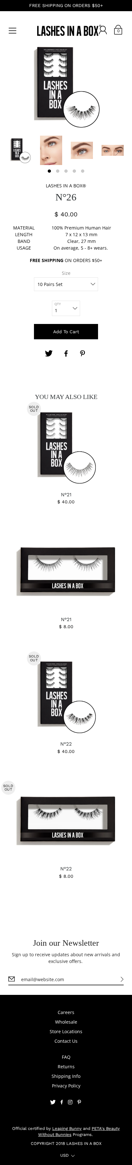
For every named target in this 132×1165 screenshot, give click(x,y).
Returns (66, 1067)
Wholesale (66, 1022)
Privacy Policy (66, 1086)
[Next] (117, 152)
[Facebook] (66, 353)
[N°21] (66, 572)
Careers (66, 1012)
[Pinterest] (83, 353)
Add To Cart (66, 331)
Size (66, 273)
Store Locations (66, 1031)
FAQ (66, 1057)
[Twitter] (49, 353)
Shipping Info (66, 1076)
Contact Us (66, 1041)
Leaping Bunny (67, 1128)
